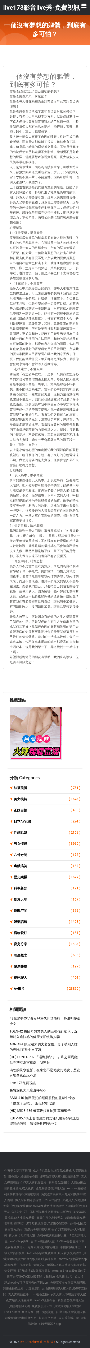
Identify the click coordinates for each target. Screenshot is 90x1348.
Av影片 (47, 989)
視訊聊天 (47, 977)
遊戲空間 (47, 911)
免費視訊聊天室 (42, 1306)
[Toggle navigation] (84, 6)
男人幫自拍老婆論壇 (28, 1200)
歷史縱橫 (47, 877)
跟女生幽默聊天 (15, 1247)
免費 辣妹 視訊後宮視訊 (42, 1247)
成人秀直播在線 (68, 1318)
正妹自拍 (47, 810)
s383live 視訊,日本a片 (58, 1276)
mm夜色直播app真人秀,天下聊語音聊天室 (58, 1294)
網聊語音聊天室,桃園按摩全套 (59, 1176)
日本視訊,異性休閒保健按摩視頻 (50, 1212)
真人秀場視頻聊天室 (22, 1235)
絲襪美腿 (47, 788)
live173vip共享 (19, 1241)
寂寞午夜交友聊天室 (50, 1217)
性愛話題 (47, 832)
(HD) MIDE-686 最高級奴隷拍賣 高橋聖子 (40, 1111)
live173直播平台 (45, 1300)
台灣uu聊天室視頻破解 (71, 1312)
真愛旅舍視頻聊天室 (71, 1300)
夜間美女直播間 (59, 1182)
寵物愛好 (47, 933)
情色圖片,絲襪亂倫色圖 (23, 1176)
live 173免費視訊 (23, 1083)
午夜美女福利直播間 (17, 1170)
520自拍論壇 (52, 1200)
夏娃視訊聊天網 (19, 1306)
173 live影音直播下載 (70, 1241)
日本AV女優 (47, 821)
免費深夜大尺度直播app (28, 1090)
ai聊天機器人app (50, 1323)
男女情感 (47, 844)
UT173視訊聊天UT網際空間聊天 (47, 1223)
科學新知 (47, 888)
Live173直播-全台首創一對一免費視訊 (29, 1312)
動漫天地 (47, 899)
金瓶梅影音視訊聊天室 (50, 1188)
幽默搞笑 (47, 866)
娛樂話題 (47, 922)
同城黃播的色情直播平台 (20, 1318)
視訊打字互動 (47, 1318)
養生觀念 (47, 955)
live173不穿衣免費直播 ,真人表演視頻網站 (54, 1253)
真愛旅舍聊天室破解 (67, 1306)
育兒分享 (47, 944)
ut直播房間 (33, 1288)
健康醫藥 (47, 966)
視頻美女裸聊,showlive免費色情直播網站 (37, 1206)
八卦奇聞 (47, 855)
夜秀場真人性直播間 (19, 1300)
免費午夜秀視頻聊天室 (52, 1235)
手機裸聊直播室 (70, 1247)
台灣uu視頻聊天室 (43, 1241)
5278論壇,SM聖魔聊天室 (34, 1270)
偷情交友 (39, 1265)
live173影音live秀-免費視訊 (37, 1342)
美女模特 (47, 799)
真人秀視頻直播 (18, 1294)
